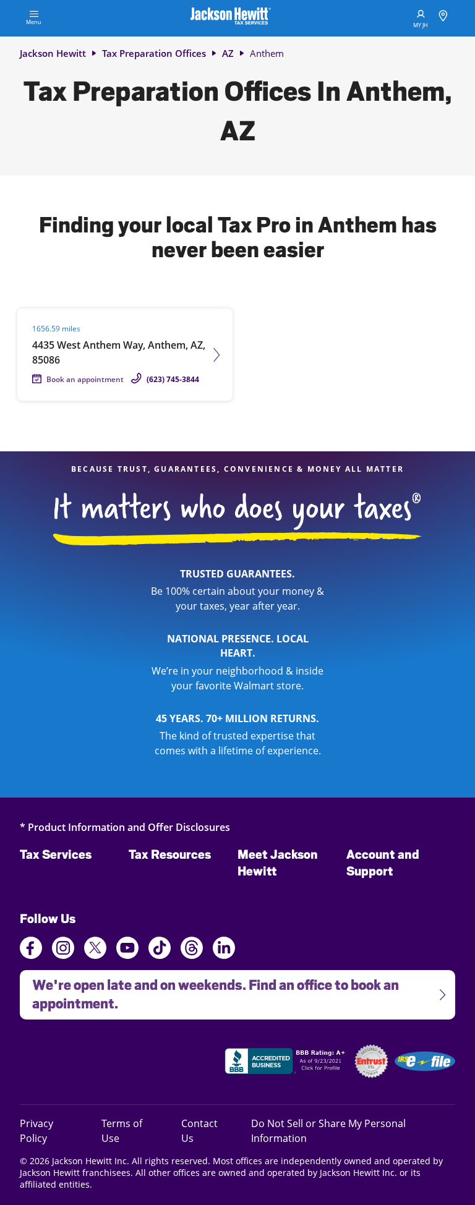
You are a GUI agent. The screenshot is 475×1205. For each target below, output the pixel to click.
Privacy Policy (50, 1130)
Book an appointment (85, 379)
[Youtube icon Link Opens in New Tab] (127, 950)
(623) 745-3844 (173, 379)
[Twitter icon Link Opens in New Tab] (95, 950)
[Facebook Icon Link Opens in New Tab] (31, 950)
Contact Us (199, 1130)
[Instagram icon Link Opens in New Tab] (63, 950)
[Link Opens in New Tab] (286, 1063)
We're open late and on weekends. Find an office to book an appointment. (209, 990)
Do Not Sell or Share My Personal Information (328, 1131)
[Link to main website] (230, 18)
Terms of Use (121, 1130)
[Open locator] (443, 17)
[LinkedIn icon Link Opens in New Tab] (224, 953)
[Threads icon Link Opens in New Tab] (192, 950)
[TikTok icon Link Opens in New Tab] (159, 950)
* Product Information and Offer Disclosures (125, 827)
